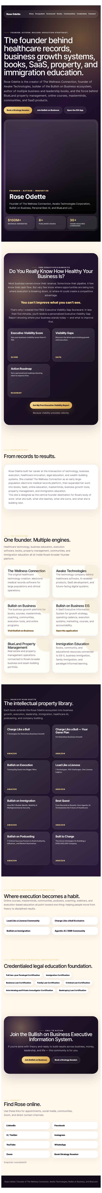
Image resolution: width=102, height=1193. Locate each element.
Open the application (67, 630)
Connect (92, 14)
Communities (69, 14)
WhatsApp (60, 1144)
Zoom (9, 1154)
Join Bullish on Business (48, 110)
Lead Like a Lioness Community (23, 920)
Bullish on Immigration (18, 930)
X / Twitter (11, 1135)
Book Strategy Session (66, 1154)
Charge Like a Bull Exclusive (69, 920)
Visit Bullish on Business (21, 630)
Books (59, 14)
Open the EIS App (75, 110)
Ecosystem (40, 14)
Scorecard (50, 14)
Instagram (59, 1135)
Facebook (59, 1125)
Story (31, 14)
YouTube (11, 1144)
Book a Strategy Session (18, 110)
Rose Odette (13, 14)
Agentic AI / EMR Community (70, 930)
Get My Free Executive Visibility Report (51, 405)
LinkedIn (11, 1125)
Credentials (82, 14)
